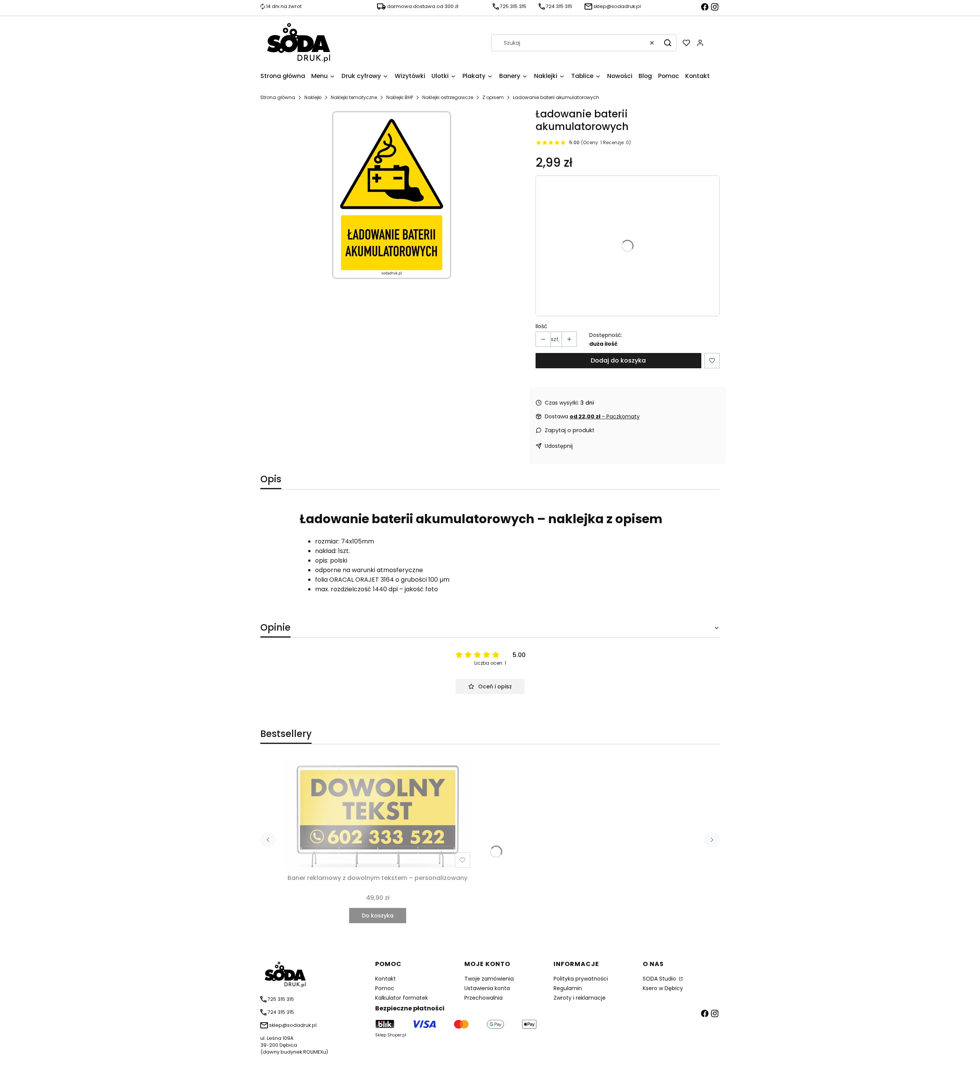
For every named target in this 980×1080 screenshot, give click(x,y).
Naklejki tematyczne (354, 97)
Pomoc (384, 988)
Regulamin (568, 988)
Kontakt (385, 978)
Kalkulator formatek (401, 998)
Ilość (541, 326)
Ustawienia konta (487, 988)
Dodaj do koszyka (618, 360)
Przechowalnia (483, 998)
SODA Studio (660, 978)
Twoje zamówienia (489, 978)
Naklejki (313, 97)
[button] (668, 42)
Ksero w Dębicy (663, 988)
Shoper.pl (396, 1035)
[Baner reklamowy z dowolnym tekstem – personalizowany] (377, 813)
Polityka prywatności (581, 978)
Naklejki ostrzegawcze (447, 97)
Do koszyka (378, 915)
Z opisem (493, 97)
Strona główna (277, 97)
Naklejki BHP (399, 97)
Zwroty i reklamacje (580, 998)
